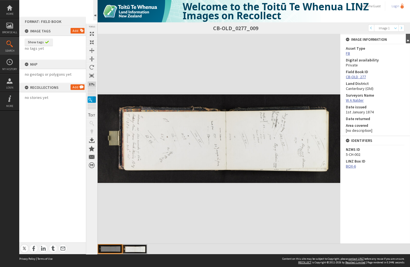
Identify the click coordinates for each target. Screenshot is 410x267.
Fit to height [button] (91, 59)
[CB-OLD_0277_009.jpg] (134, 249)
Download (91, 140)
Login (9, 87)
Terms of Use (44, 259)
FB (348, 53)
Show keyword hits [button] (91, 123)
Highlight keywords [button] (91, 132)
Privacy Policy (27, 259)
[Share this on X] (24, 245)
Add (75, 30)
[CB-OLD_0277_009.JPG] (110, 248)
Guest (377, 6)
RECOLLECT (304, 262)
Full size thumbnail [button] (91, 34)
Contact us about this (91, 157)
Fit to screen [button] (91, 42)
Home (9, 14)
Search (10, 51)
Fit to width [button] (91, 50)
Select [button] (395, 28)
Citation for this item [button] (91, 165)
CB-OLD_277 (356, 76)
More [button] (9, 106)
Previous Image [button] (371, 28)
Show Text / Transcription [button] (91, 115)
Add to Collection (91, 148)
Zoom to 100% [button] (91, 75)
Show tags (36, 42)
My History (9, 69)
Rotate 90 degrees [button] (91, 67)
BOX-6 (351, 166)
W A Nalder (355, 100)
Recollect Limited (355, 262)
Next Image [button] (401, 28)
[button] (92, 99)
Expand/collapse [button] (408, 38)
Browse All (9, 32)
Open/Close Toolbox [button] (95, 10)
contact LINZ (356, 259)
